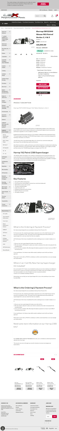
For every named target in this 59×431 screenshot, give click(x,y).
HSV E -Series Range (5, 141)
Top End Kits (5, 201)
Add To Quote (43, 93)
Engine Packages (4, 101)
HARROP (5, 229)
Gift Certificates (43, 10)
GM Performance (6, 247)
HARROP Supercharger (5, 131)
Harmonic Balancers (4, 115)
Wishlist (50, 10)
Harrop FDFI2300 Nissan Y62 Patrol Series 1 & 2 (19, 384)
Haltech (4, 119)
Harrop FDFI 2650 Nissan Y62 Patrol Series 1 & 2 (30, 384)
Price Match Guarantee (28, 22)
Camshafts (4, 56)
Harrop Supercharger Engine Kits (5, 136)
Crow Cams (5, 221)
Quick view (18, 368)
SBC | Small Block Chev (4, 187)
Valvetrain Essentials (4, 44)
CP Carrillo (5, 213)
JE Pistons (5, 232)
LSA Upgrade (5, 147)
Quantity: (38, 80)
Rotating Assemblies (4, 183)
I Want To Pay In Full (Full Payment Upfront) (46, 76)
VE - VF (4, 150)
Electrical (4, 86)
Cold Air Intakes (4, 66)
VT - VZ (4, 153)
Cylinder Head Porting (5, 79)
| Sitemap (16, 428)
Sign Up (20, 408)
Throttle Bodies (4, 197)
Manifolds (4, 166)
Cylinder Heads (4, 74)
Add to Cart (40, 389)
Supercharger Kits (8, 28)
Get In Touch (53, 22)
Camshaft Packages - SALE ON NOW (5, 61)
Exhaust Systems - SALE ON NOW (5, 107)
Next (33, 41)
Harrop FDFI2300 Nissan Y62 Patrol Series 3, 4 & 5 (41, 28)
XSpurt (4, 235)
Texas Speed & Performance (6, 217)
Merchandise (5, 169)
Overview (17, 99)
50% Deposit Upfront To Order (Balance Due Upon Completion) (47, 73)
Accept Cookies (43, 4)
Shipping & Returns (19, 412)
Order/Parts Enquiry (17, 22)
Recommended (19, 355)
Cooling (3, 70)
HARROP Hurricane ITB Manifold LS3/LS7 (5, 125)
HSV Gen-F (5, 144)
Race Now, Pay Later (5, 49)
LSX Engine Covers (4, 157)
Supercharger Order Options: (44, 70)
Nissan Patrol (27, 28)
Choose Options (19, 389)
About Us (46, 22)
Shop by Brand (5, 210)
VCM (4, 244)
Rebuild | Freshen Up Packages (4, 178)
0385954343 (4, 10)
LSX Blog (54, 25)
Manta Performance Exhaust (5, 225)
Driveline (4, 83)
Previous (14, 41)
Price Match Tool (39, 22)
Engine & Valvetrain (4, 96)
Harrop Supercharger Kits (19, 28)
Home (2, 28)
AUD (55, 10)
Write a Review (54, 56)
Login (17, 408)
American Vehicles (4, 32)
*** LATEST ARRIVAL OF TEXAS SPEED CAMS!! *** (5, 38)
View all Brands (6, 250)
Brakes (3, 53)
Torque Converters (4, 205)
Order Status (18, 410)
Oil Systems (4, 172)
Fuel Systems (5, 111)
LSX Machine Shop (5, 162)
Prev (54, 355)
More (48, 25)
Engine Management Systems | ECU (5, 91)
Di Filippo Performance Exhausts (5, 240)
